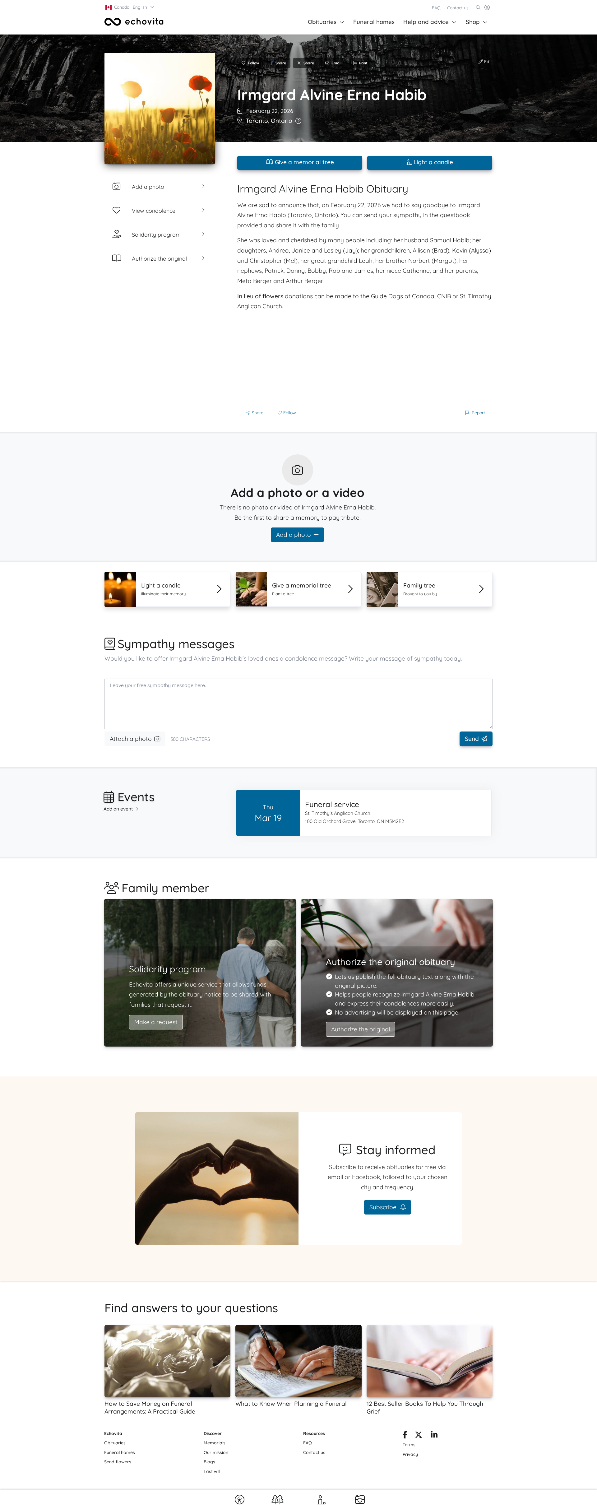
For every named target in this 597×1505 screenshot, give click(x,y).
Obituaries (322, 22)
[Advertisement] (364, 362)
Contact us (458, 8)
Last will (212, 1471)
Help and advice (426, 22)
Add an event (118, 809)
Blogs (209, 1462)
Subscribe (383, 1207)
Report (478, 413)
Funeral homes (374, 22)
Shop (473, 22)
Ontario (281, 120)
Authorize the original (360, 1029)
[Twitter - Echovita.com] (418, 1436)
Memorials (214, 1443)
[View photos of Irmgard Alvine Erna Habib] (159, 108)
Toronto (257, 120)
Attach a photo (131, 738)
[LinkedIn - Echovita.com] (434, 1436)
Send (472, 738)
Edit (487, 61)
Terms (409, 1444)
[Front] (134, 22)
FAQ (436, 8)
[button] (130, 7)
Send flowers (117, 1462)
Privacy (410, 1454)
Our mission (216, 1452)
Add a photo (293, 534)
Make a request (156, 1022)
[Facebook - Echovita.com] (405, 1436)
